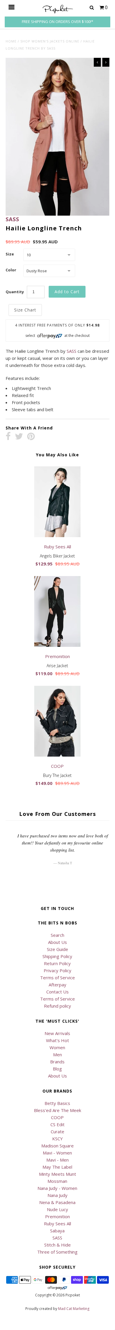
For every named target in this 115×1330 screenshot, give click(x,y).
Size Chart (25, 310)
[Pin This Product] (31, 437)
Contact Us (57, 992)
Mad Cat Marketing (73, 1308)
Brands (57, 1062)
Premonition (57, 1216)
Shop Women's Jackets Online (49, 41)
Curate (57, 1131)
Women (57, 1047)
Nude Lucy (57, 1209)
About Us (57, 942)
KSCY (57, 1139)
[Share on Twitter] (19, 437)
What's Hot (57, 1040)
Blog (57, 1069)
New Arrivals (57, 1033)
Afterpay (57, 985)
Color (11, 270)
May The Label (57, 1167)
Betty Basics (57, 1103)
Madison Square (57, 1146)
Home (11, 41)
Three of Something (57, 1252)
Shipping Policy (57, 956)
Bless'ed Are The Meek (57, 1110)
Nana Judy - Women (57, 1188)
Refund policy (57, 1006)
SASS (12, 219)
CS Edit (57, 1124)
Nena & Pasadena (57, 1202)
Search (57, 935)
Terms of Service (57, 977)
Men (57, 1054)
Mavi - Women (57, 1153)
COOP (57, 1117)
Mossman (57, 1181)
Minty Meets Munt (57, 1174)
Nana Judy (57, 1195)
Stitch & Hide (57, 1245)
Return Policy (57, 963)
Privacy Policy (57, 970)
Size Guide (57, 949)
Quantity (15, 291)
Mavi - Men (57, 1160)
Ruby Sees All (57, 1223)
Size (10, 254)
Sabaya (57, 1231)
